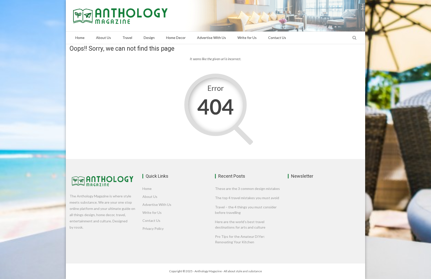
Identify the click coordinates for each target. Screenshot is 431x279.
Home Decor (176, 37)
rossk (78, 227)
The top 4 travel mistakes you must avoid (247, 198)
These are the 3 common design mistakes (247, 188)
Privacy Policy (153, 228)
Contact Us (277, 37)
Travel (127, 37)
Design (149, 37)
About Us (103, 37)
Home (80, 37)
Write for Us (247, 37)
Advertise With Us (211, 37)
